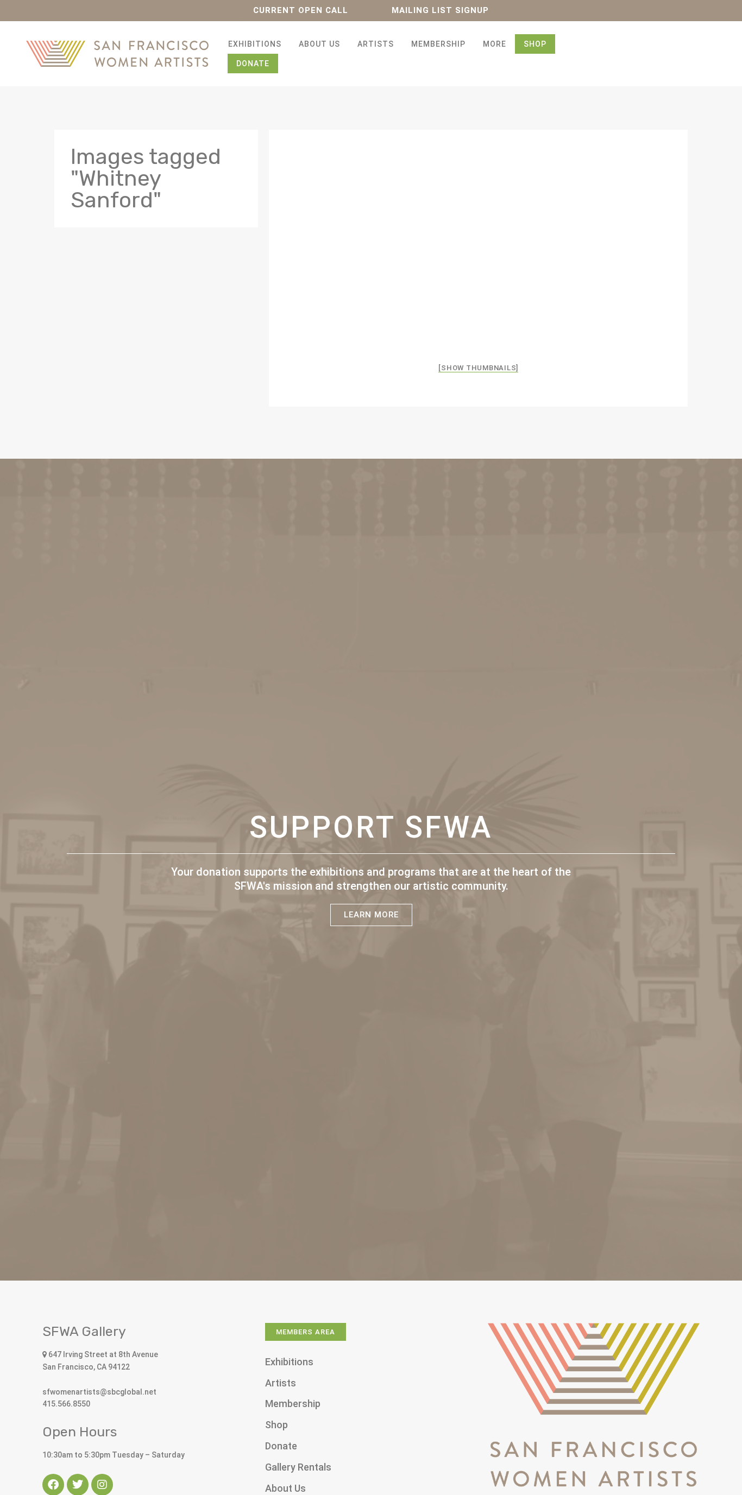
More (494, 44)
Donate (252, 63)
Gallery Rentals (298, 1467)
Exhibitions (254, 44)
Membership (438, 44)
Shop (535, 44)
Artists (375, 44)
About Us (319, 44)
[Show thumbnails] (478, 368)
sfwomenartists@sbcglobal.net (99, 1392)
